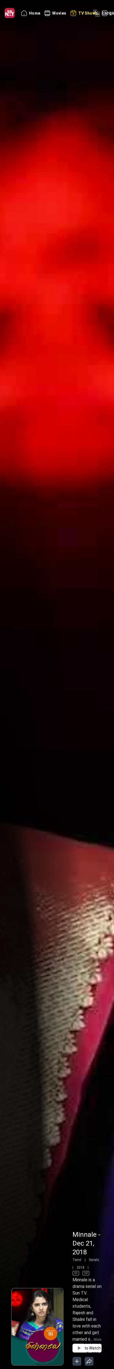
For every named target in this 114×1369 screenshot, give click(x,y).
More (97, 1340)
